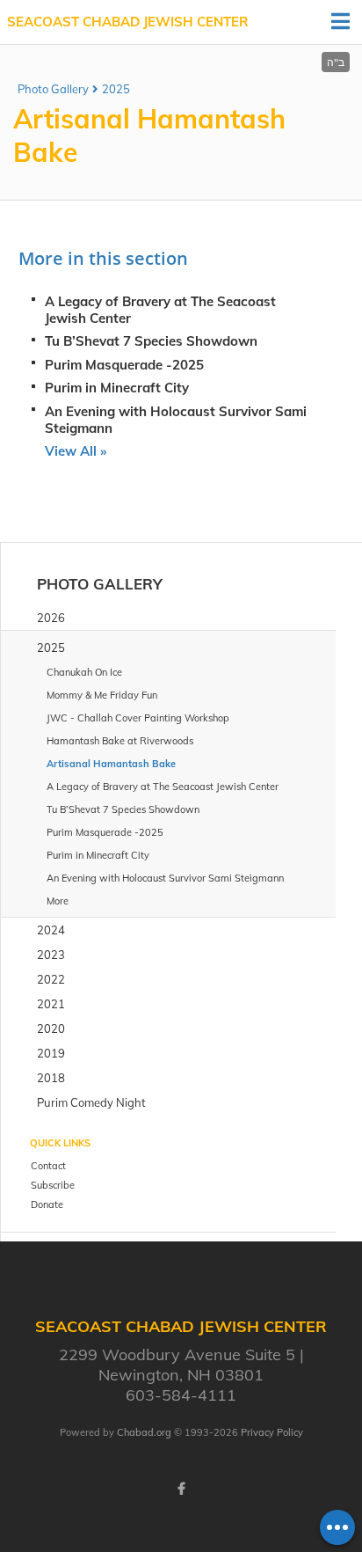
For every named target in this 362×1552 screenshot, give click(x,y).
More (58, 901)
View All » (75, 451)
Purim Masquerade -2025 (124, 364)
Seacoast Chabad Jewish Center (128, 21)
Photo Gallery (53, 89)
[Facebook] (181, 1488)
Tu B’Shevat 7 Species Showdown (151, 341)
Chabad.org (144, 1432)
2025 (116, 89)
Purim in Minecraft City (117, 387)
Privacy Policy (272, 1432)
